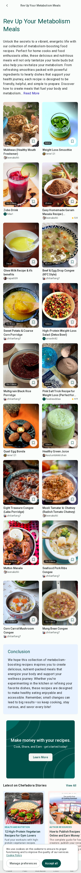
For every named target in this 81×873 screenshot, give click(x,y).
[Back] (7, 5)
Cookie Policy (14, 855)
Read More (31, 93)
